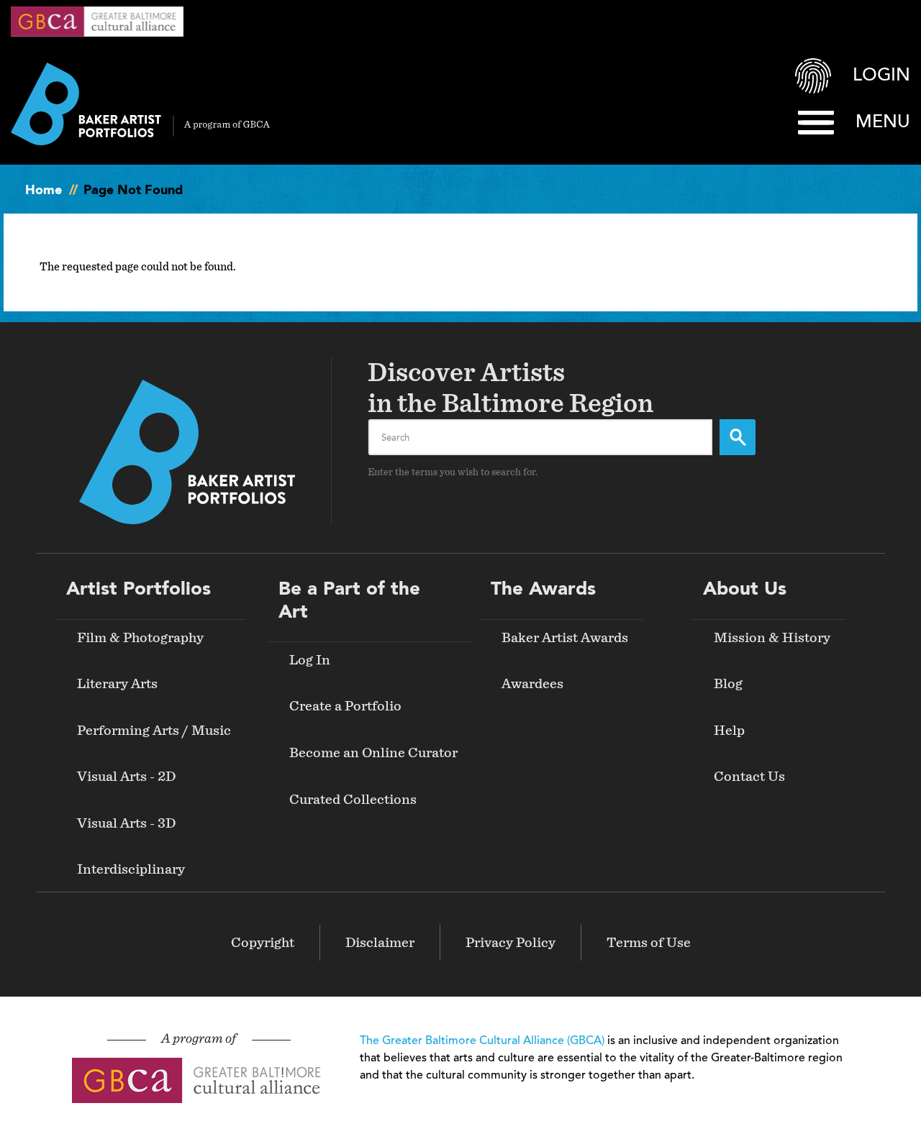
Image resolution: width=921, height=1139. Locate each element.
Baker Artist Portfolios (140, 104)
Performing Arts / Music (154, 730)
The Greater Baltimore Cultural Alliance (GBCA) (482, 1041)
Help (729, 730)
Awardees (532, 684)
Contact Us (749, 776)
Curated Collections (353, 799)
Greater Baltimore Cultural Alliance (97, 21)
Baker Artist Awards (565, 638)
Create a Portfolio (345, 706)
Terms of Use (649, 943)
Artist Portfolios (138, 589)
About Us (744, 589)
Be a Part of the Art (349, 600)
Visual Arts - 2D (126, 776)
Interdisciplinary (131, 869)
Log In (309, 660)
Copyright (262, 943)
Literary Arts (117, 684)
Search (738, 437)
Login (881, 76)
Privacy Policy (510, 943)
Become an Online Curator (373, 753)
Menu (883, 123)
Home (43, 190)
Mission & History (772, 638)
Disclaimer (379, 943)
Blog (728, 684)
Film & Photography (140, 638)
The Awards (543, 589)
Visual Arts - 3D (126, 823)
